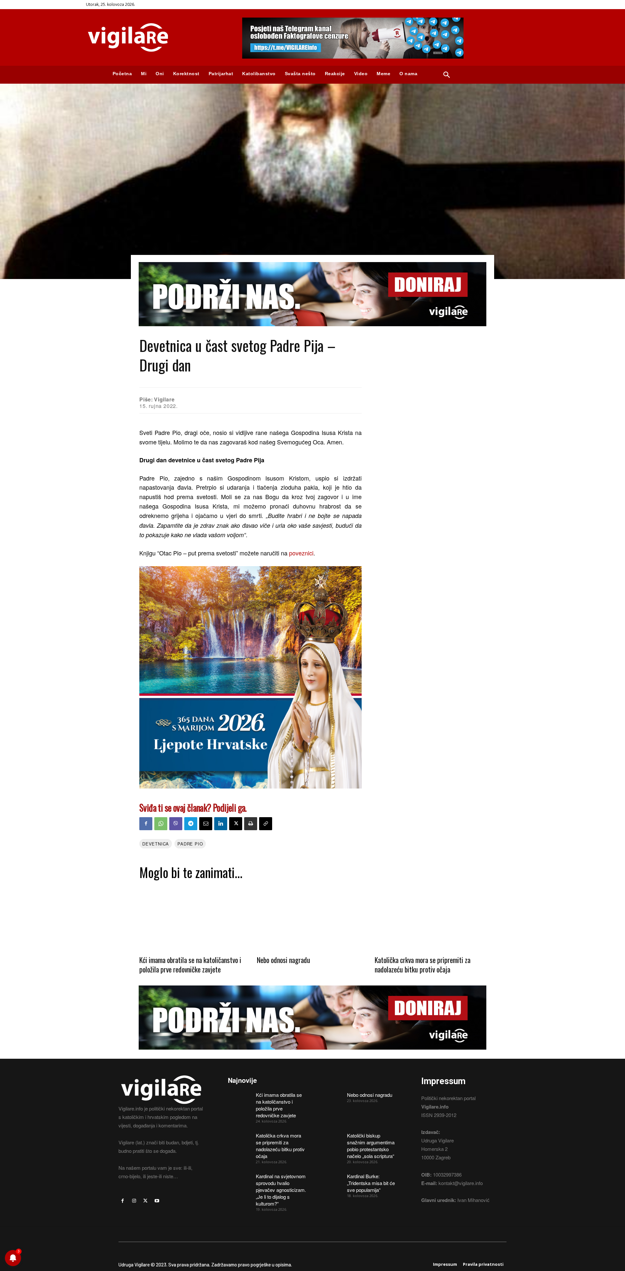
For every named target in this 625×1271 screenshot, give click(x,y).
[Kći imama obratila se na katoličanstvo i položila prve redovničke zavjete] (194, 917)
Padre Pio (190, 844)
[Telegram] (190, 823)
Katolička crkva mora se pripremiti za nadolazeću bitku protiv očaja (422, 964)
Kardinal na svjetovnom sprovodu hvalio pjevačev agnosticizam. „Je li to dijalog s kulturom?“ (281, 1190)
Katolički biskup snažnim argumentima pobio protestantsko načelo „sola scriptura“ (371, 1145)
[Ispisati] (250, 823)
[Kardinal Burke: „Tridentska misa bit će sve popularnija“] (330, 1181)
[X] (235, 823)
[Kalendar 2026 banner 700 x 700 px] (250, 677)
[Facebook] (145, 823)
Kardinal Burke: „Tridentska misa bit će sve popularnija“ (371, 1183)
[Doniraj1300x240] (312, 331)
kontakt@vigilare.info (460, 1183)
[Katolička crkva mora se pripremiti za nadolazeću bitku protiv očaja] (430, 917)
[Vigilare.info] (156, 37)
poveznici (301, 553)
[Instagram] (134, 1201)
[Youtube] (157, 1201)
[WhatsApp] (160, 823)
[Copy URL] (265, 823)
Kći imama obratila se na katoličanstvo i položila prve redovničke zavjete (190, 964)
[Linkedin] (220, 823)
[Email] (205, 823)
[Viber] (175, 823)
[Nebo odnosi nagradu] (312, 917)
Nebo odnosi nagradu (283, 960)
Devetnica (155, 844)
